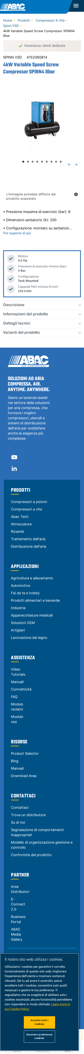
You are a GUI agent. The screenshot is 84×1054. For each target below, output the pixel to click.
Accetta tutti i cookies (39, 1022)
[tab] (23, 162)
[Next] (76, 165)
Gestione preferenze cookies (39, 1036)
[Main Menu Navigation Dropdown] (76, 6)
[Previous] (69, 165)
